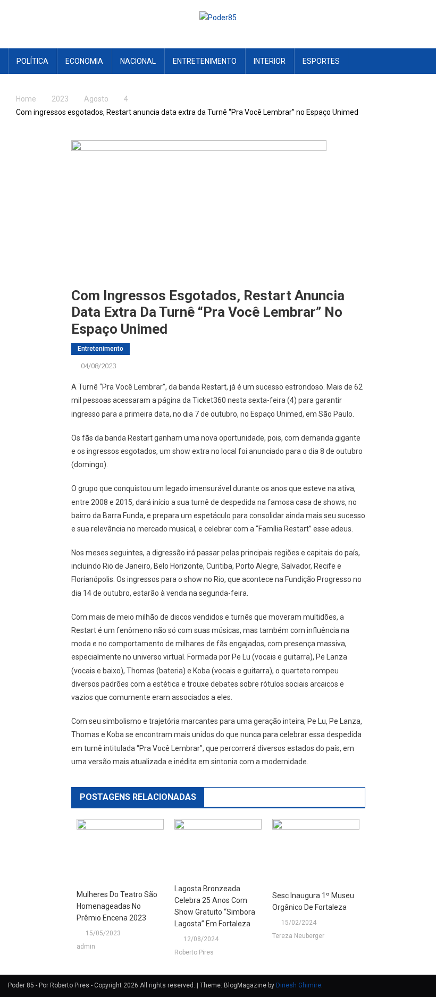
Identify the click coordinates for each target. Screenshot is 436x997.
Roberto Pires (194, 952)
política (32, 61)
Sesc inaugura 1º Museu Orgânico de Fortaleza (313, 901)
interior (270, 61)
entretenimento (205, 61)
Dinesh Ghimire (298, 985)
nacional (138, 61)
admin (86, 946)
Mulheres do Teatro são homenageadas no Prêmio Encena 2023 (117, 906)
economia (84, 61)
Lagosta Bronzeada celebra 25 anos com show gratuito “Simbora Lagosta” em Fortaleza (214, 906)
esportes (321, 61)
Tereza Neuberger (298, 936)
